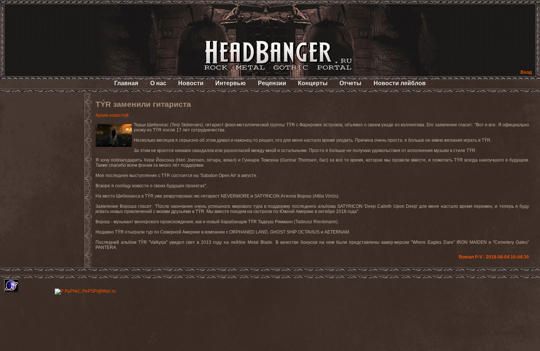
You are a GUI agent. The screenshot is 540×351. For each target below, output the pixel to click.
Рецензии (272, 83)
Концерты (313, 83)
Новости (191, 83)
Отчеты (350, 83)
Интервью (230, 83)
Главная (126, 83)
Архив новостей (112, 115)
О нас (158, 83)
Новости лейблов (400, 83)
